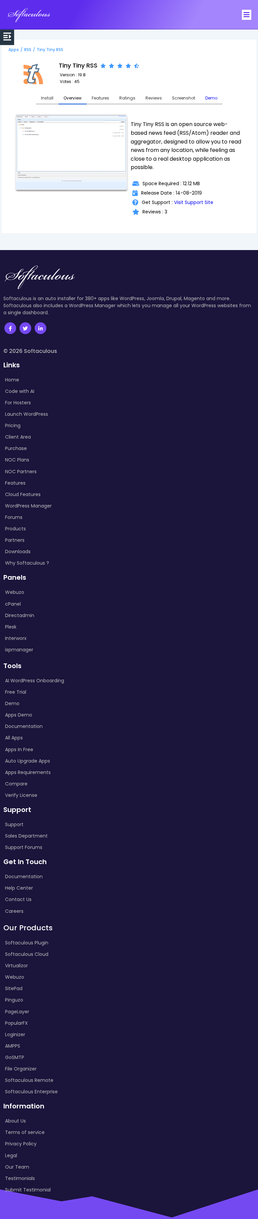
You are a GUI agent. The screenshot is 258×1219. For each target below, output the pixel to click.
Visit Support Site (193, 202)
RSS (27, 49)
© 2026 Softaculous (30, 351)
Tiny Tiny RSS (50, 49)
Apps (13, 49)
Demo (211, 98)
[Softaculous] (29, 15)
